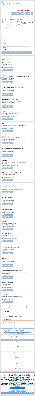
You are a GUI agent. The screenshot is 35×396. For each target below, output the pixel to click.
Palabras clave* (5, 28)
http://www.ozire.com (8, 128)
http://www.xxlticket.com (9, 262)
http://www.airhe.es (8, 250)
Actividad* (4, 47)
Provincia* (4, 43)
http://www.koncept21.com (9, 201)
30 (22, 307)
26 (15, 307)
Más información (7, 70)
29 (20, 307)
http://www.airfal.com (8, 287)
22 (8, 307)
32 (25, 307)
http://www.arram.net (8, 299)
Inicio (3, 307)
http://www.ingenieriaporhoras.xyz (11, 165)
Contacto (27, 13)
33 (27, 307)
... (32, 13)
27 (17, 307)
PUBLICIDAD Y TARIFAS (18, 339)
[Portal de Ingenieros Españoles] (12, 5)
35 (30, 307)
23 (10, 307)
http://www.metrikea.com (9, 226)
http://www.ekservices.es (9, 275)
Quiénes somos (15, 13)
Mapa (22, 13)
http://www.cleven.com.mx (9, 116)
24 (12, 307)
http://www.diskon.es (8, 214)
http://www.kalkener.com (9, 177)
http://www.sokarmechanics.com (11, 238)
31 (23, 307)
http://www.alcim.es (8, 79)
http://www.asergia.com (9, 152)
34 (29, 307)
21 (6, 307)
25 (14, 307)
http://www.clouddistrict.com (10, 140)
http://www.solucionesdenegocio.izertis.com (13, 104)
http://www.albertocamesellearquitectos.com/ (13, 189)
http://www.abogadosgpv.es (10, 67)
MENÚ (2, 78)
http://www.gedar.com (8, 91)
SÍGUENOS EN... (18, 328)
